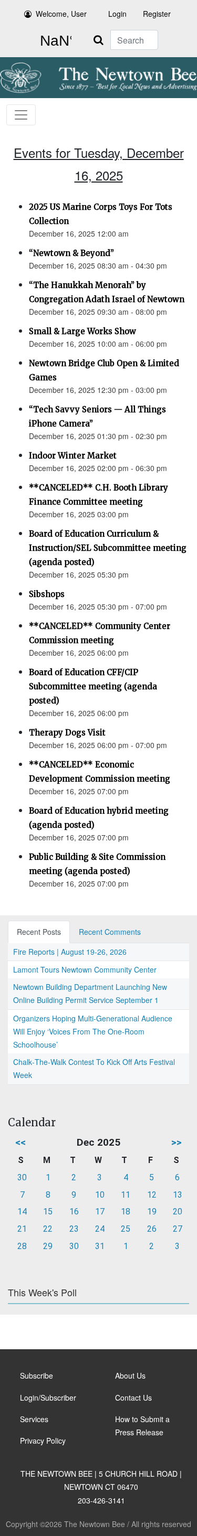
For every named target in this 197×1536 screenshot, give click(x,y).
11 (125, 1195)
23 (74, 1229)
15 (48, 1212)
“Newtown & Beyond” (71, 253)
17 (100, 1212)
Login (117, 13)
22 (48, 1229)
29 (48, 1246)
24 (100, 1229)
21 (22, 1229)
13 (177, 1195)
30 (22, 1177)
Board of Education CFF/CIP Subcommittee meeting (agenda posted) (93, 686)
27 (177, 1229)
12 (152, 1195)
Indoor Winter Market (73, 456)
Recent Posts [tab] (39, 931)
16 (74, 1212)
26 (152, 1229)
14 (22, 1212)
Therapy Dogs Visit (67, 733)
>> (176, 1142)
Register (157, 13)
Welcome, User (61, 13)
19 (152, 1212)
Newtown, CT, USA (53, 41)
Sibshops (47, 594)
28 (22, 1246)
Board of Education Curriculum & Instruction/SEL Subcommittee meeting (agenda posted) (107, 548)
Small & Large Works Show (82, 331)
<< (20, 1142)
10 (100, 1195)
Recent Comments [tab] (110, 931)
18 (125, 1212)
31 (100, 1246)
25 (125, 1229)
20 (177, 1212)
